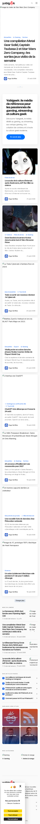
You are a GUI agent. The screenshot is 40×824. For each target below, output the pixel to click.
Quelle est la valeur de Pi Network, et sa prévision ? (18, 710)
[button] (30, 3)
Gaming (17, 36)
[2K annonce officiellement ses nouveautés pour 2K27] (19, 454)
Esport (16, 355)
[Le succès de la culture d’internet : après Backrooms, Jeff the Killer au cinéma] (19, 173)
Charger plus (19, 612)
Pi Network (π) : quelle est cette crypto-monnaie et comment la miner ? (18, 704)
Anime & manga (27, 773)
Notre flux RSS (28, 733)
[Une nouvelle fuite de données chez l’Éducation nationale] (19, 507)
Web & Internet (13, 525)
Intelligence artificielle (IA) (16, 411)
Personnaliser (13, 819)
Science (8, 582)
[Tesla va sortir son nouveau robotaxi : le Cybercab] (19, 285)
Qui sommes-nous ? (10, 733)
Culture (9, 245)
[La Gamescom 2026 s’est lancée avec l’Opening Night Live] (32, 625)
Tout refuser (13, 815)
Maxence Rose (11, 750)
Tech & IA (22, 301)
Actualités (7, 36)
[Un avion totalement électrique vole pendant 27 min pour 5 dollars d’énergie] (19, 566)
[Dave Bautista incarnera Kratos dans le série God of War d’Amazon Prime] (19, 229)
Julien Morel (28, 750)
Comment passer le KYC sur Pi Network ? (19, 714)
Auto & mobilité (10, 301)
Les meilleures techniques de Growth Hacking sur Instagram (18, 694)
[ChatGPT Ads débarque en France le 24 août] (19, 395)
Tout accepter (13, 811)
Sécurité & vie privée (12, 523)
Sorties (25, 36)
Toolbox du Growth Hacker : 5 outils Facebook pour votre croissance (17, 699)
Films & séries (10, 189)
